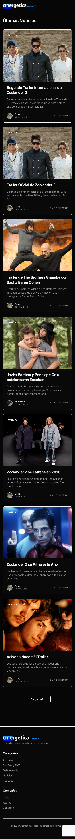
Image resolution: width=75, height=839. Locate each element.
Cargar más (38, 699)
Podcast (8, 780)
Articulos (8, 760)
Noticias (8, 775)
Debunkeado (10, 770)
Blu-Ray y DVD (11, 765)
